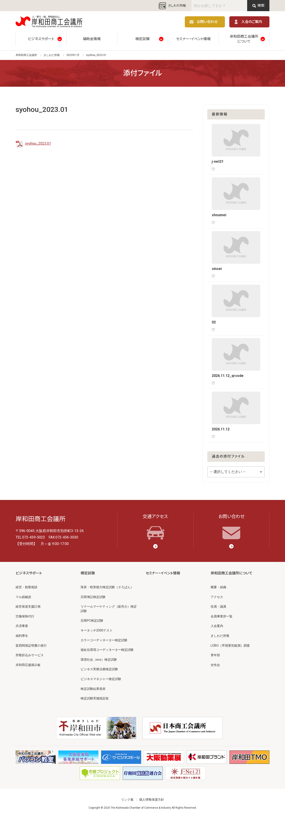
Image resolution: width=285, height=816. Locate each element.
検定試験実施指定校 (95, 698)
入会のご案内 (251, 22)
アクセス (217, 597)
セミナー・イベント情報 (193, 39)
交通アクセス (155, 516)
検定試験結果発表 (93, 689)
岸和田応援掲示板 (28, 665)
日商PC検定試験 (92, 620)
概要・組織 (218, 587)
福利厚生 (22, 635)
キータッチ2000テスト (97, 630)
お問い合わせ (207, 22)
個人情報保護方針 (151, 799)
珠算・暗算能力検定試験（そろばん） (107, 587)
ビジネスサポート (41, 39)
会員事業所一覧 (221, 616)
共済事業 (22, 626)
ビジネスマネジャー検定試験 (101, 679)
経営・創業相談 (26, 587)
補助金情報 (92, 39)
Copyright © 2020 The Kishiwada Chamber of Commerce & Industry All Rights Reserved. (143, 807)
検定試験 (142, 39)
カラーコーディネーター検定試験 (104, 640)
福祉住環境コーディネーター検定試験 (107, 650)
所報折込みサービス (30, 655)
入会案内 (217, 626)
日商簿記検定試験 (93, 597)
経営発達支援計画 (28, 606)
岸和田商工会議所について (244, 38)
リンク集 (127, 799)
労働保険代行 (25, 616)
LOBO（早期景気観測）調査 (230, 645)
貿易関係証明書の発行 (31, 645)
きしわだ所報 (177, 5)
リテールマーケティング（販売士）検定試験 (109, 609)
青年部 (215, 655)
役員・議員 (218, 606)
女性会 (215, 665)
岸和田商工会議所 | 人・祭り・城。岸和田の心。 (49, 22)
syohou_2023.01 (38, 143)
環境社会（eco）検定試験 (99, 659)
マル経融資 (23, 597)
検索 (261, 5)
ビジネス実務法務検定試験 (99, 669)
